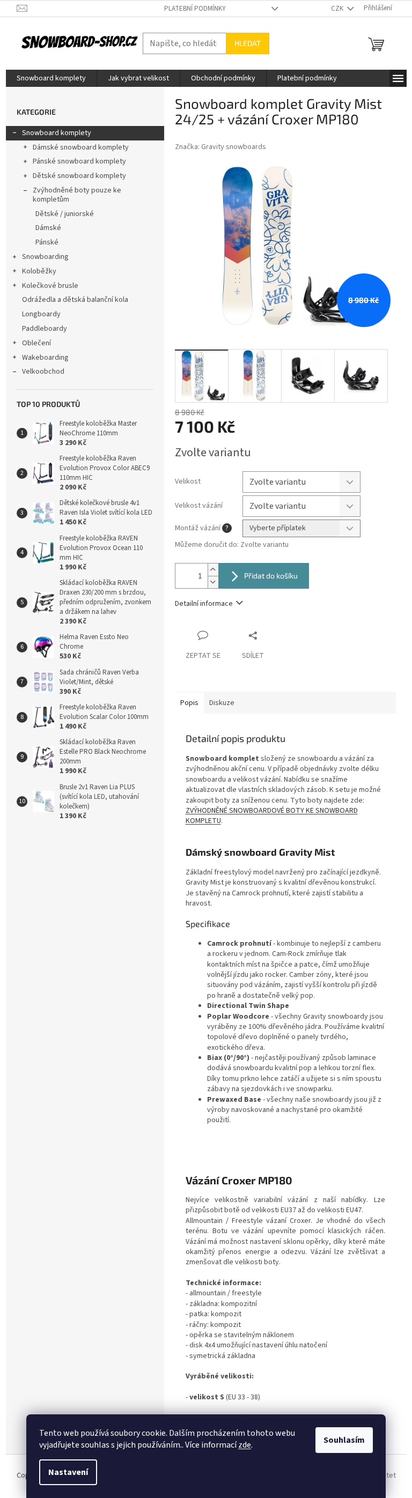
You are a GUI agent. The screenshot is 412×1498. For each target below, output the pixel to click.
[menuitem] (51, 78)
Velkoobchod (43, 371)
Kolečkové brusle (50, 285)
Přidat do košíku (271, 575)
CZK (338, 8)
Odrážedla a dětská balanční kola (75, 299)
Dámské (48, 228)
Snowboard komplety (56, 133)
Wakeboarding (45, 357)
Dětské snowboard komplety (79, 175)
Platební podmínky (195, 8)
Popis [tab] (189, 703)
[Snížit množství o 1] (213, 582)
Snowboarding (45, 256)
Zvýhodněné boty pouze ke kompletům (77, 195)
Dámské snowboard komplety (81, 147)
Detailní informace (204, 603)
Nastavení (68, 1472)
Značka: (220, 147)
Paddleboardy (44, 328)
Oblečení (36, 343)
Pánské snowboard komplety (79, 161)
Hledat (247, 43)
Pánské (46, 242)
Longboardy (41, 314)
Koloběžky (39, 271)
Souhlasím (344, 1440)
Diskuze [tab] (221, 703)
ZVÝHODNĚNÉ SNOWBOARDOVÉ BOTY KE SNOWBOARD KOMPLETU (272, 815)
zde (244, 1445)
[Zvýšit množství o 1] (213, 569)
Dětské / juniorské (64, 214)
